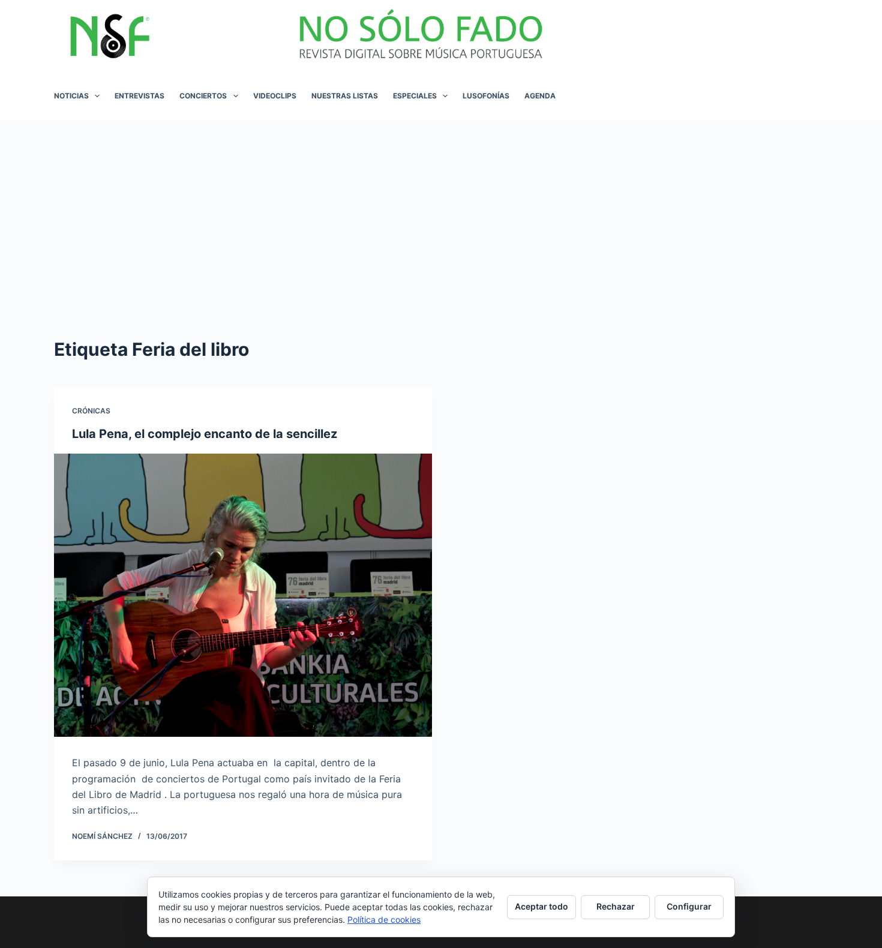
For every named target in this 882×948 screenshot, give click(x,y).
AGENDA (540, 95)
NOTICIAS (71, 95)
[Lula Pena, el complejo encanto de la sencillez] (243, 595)
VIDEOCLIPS (274, 95)
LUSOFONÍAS (486, 95)
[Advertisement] (441, 210)
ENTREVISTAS (139, 95)
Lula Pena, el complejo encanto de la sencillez (204, 434)
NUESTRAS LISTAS (344, 95)
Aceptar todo (541, 906)
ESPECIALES (415, 95)
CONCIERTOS (203, 95)
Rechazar (615, 906)
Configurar (689, 906)
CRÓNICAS (91, 410)
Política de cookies (384, 919)
